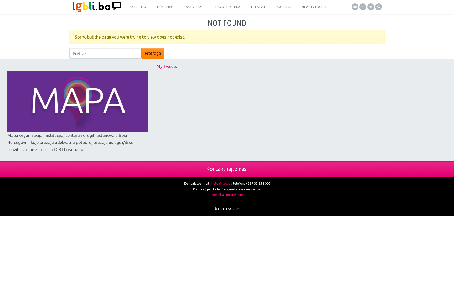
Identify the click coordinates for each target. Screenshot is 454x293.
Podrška (217, 194)
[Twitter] (370, 6)
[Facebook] (362, 6)
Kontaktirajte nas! (227, 169)
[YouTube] (355, 6)
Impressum (234, 194)
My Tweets (167, 66)
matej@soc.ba (221, 183)
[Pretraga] (378, 6)
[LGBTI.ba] (95, 7)
